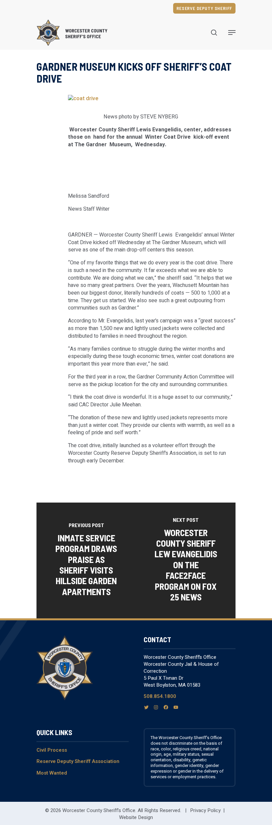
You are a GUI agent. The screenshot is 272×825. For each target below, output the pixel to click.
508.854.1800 (160, 696)
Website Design (136, 817)
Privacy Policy (205, 810)
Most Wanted (51, 773)
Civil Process (51, 750)
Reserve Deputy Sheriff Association (77, 761)
